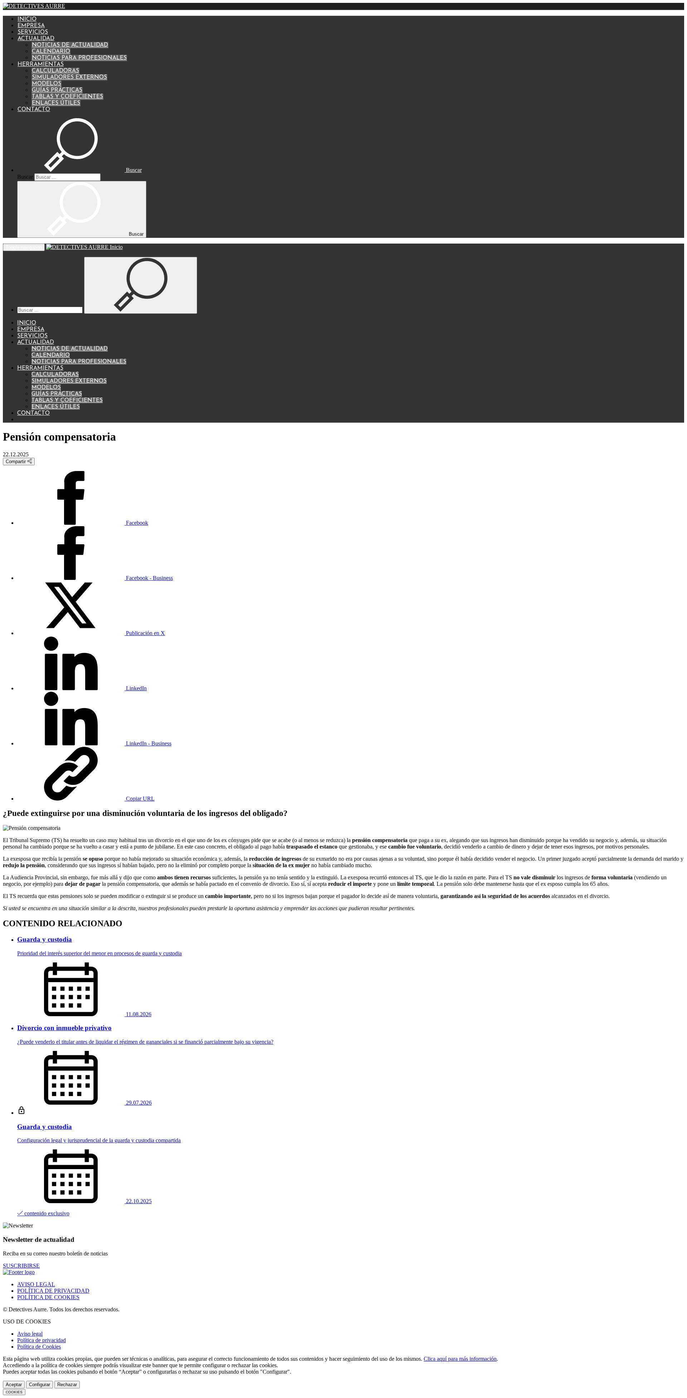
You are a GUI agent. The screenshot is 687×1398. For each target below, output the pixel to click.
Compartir (16, 461)
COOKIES (14, 1392)
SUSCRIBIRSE (21, 1266)
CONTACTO (34, 109)
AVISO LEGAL (36, 1284)
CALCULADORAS (55, 71)
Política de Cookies (39, 1347)
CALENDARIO (51, 51)
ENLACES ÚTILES (56, 103)
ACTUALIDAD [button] (36, 39)
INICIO (27, 19)
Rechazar (67, 1384)
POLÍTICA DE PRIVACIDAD (53, 1291)
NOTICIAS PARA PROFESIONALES (79, 58)
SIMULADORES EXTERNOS (69, 77)
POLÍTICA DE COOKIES (48, 1297)
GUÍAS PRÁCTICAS (57, 90)
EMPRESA (31, 26)
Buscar (25, 177)
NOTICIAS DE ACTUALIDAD (70, 45)
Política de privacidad (41, 1340)
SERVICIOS (33, 32)
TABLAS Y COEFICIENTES (67, 97)
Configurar (39, 1384)
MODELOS (46, 84)
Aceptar (14, 1384)
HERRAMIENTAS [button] (41, 64)
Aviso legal (30, 1334)
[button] (79, 170)
